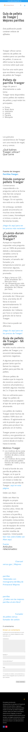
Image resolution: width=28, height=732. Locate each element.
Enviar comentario (21, 681)
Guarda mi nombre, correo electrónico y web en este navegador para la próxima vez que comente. (14, 675)
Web (4, 667)
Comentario (6, 639)
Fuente (6, 544)
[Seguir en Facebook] (4, 727)
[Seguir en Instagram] (6, 727)
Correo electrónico (8, 661)
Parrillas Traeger (10, 174)
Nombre (5, 654)
